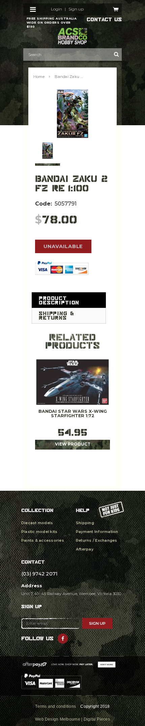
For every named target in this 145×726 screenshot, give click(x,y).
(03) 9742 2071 (39, 574)
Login (56, 9)
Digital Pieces (97, 719)
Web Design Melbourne (57, 719)
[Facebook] (63, 639)
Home (39, 76)
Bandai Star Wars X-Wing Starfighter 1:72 (72, 413)
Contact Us (104, 20)
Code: (43, 203)
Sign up (76, 9)
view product (72, 444)
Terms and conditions (55, 706)
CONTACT (33, 562)
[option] (72, 113)
